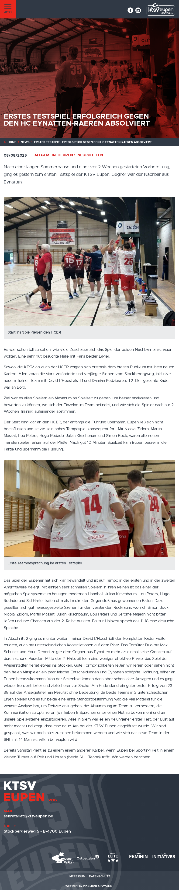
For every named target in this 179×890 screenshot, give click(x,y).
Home (12, 142)
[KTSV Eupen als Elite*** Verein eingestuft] (63, 858)
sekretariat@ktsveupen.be (28, 816)
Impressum (77, 876)
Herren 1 (67, 155)
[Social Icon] (130, 10)
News (25, 142)
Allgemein (45, 155)
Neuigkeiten (90, 155)
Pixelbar (90, 886)
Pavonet (107, 886)
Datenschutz (99, 876)
